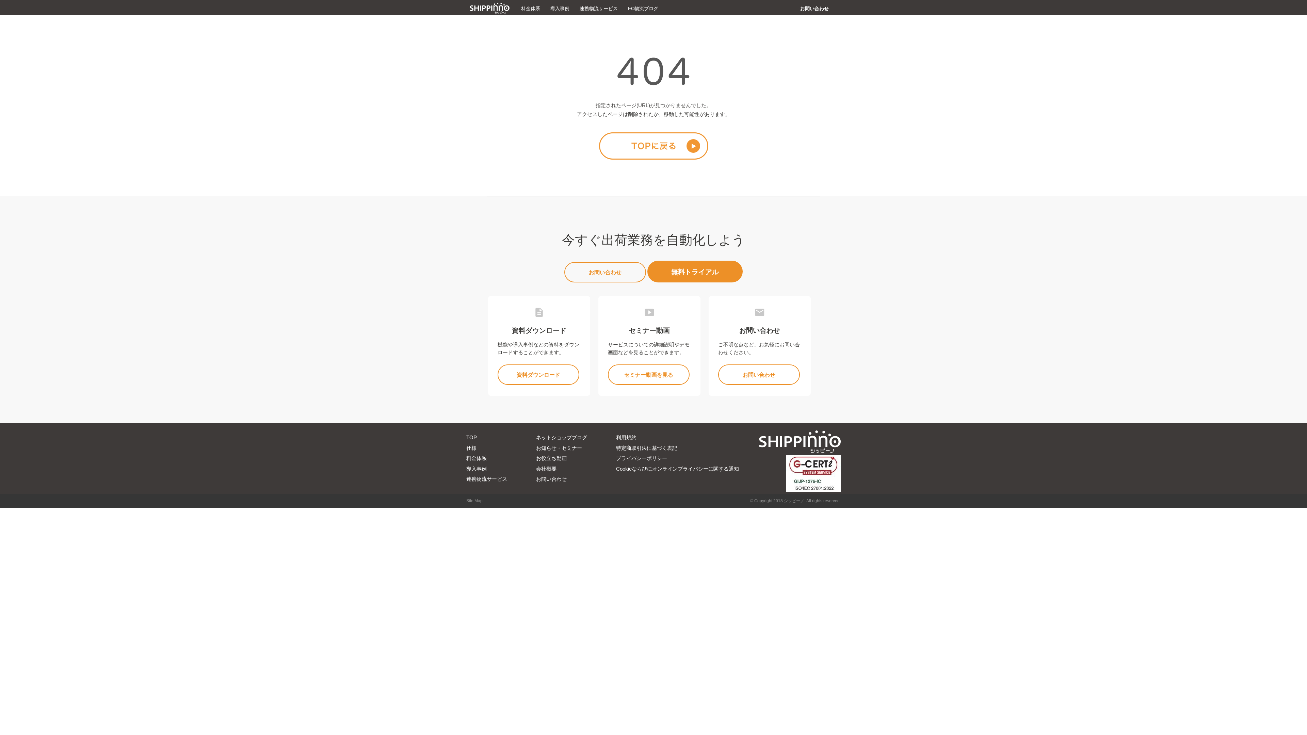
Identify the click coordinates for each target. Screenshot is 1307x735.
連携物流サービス (599, 8)
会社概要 (546, 469)
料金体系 (530, 8)
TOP (471, 437)
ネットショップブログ (561, 437)
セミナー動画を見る (648, 375)
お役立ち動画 (551, 458)
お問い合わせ (814, 8)
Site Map (474, 501)
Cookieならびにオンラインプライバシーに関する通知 (677, 469)
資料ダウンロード (538, 375)
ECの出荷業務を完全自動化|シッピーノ (490, 8)
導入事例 (559, 8)
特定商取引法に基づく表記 (646, 448)
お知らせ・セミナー (559, 448)
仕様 (471, 448)
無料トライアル (695, 272)
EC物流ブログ (643, 8)
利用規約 (626, 437)
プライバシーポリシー (641, 458)
